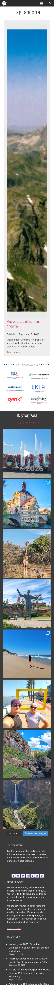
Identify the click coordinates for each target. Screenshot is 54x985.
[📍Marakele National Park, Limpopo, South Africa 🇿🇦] (27, 553)
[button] (41, 3)
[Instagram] (18, 876)
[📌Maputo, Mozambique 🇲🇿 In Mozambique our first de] (27, 704)
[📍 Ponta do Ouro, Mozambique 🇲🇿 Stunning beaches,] (27, 653)
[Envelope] (37, 876)
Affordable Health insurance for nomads (39, 403)
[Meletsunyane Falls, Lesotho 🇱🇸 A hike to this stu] (27, 804)
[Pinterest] (33, 876)
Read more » (13, 352)
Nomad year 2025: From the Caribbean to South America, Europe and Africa (29, 948)
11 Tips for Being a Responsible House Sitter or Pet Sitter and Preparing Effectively (29, 973)
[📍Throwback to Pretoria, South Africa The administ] (27, 603)
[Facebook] (14, 876)
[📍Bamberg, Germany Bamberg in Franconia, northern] (27, 503)
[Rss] (42, 876)
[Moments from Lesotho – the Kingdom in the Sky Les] (27, 754)
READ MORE (14, 928)
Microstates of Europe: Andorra (23, 324)
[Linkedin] (28, 876)
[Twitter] (23, 876)
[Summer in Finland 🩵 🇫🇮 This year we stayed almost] (27, 453)
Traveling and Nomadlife (27, 422)
